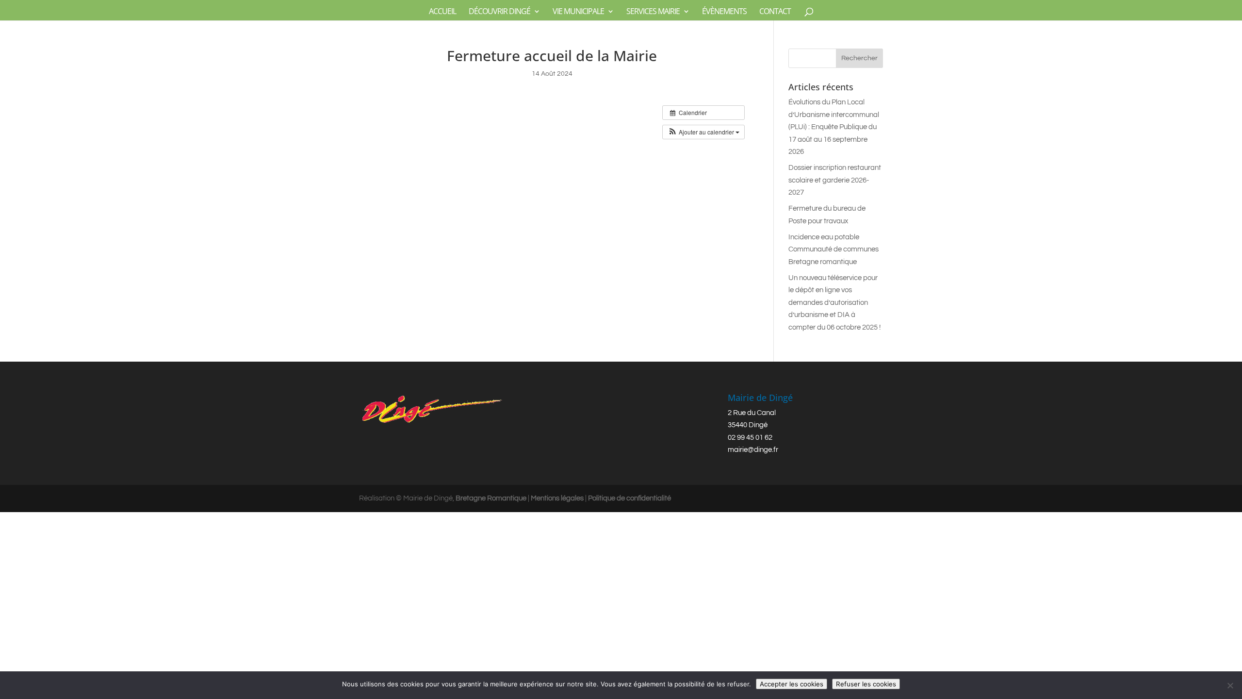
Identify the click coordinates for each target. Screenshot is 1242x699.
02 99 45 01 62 (750, 437)
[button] (703, 132)
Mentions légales (557, 498)
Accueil (442, 12)
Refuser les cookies (866, 684)
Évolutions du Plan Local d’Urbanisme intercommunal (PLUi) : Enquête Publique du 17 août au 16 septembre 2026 (833, 127)
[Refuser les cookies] (1230, 685)
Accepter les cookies (791, 684)
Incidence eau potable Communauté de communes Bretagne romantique (833, 249)
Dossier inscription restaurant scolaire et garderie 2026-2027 (834, 180)
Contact (775, 12)
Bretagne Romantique (491, 498)
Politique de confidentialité (629, 498)
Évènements (724, 12)
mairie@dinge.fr (753, 449)
